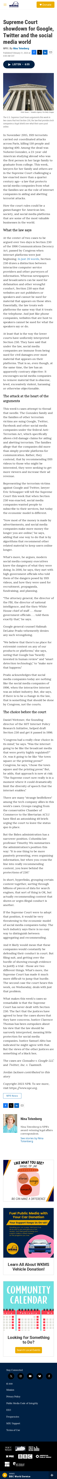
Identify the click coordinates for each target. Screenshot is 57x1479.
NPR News (12, 1096)
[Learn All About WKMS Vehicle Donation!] (28, 1233)
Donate (46, 4)
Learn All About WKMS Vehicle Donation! (28, 1267)
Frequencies (12, 1417)
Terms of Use (13, 1430)
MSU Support (13, 1423)
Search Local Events (28, 1350)
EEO (8, 1410)
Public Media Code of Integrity (22, 1403)
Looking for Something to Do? (29, 1340)
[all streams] (53, 1475)
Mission (10, 1390)
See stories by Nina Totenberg (32, 1140)
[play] (5, 1475)
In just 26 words (28, 259)
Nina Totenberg (21, 48)
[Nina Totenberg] (10, 1123)
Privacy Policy (13, 1397)
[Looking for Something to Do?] (28, 1306)
